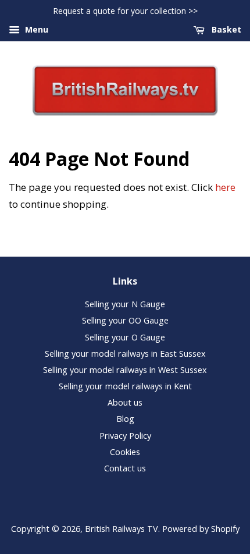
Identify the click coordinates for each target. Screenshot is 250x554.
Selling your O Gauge (125, 337)
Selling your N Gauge (125, 304)
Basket (225, 29)
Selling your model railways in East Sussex (125, 353)
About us (125, 402)
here (225, 187)
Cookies (125, 451)
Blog (125, 418)
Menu (35, 29)
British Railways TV (121, 528)
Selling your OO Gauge (125, 320)
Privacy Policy (125, 435)
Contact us (125, 468)
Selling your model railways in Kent (125, 386)
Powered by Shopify (201, 528)
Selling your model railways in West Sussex (125, 369)
